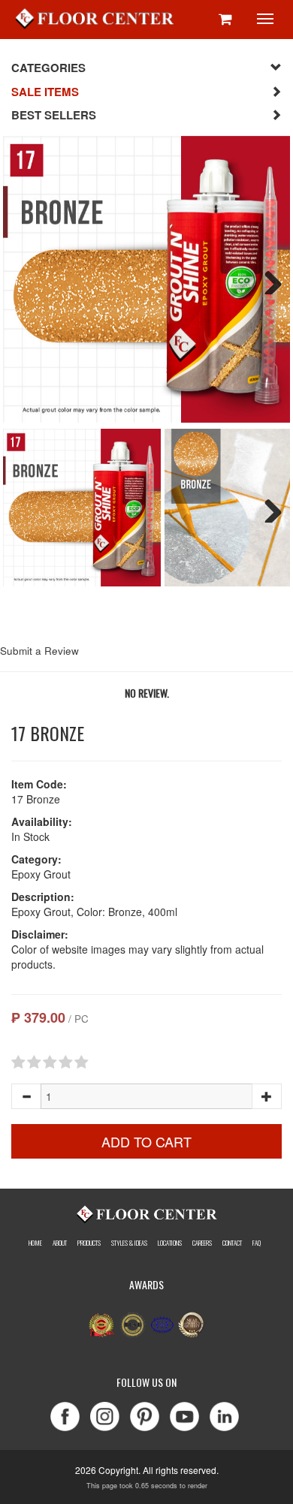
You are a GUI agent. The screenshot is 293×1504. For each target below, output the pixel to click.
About (60, 1242)
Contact (232, 1242)
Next (267, 279)
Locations (170, 1242)
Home (35, 1242)
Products (89, 1242)
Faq (256, 1242)
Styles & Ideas (129, 1242)
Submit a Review (39, 650)
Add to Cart (146, 1141)
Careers (202, 1242)
